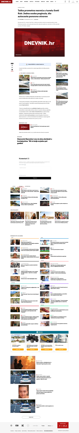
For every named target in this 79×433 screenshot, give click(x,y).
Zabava (51, 1)
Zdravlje (43, 1)
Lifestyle (31, 1)
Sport (21, 1)
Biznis (47, 1)
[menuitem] (77, 1)
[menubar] (77, 2)
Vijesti (17, 1)
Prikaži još (31, 417)
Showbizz (26, 1)
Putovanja (37, 1)
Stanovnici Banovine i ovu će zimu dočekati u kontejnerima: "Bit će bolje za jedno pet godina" (34, 141)
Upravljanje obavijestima (48, 430)
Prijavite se (35, 178)
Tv (55, 1)
